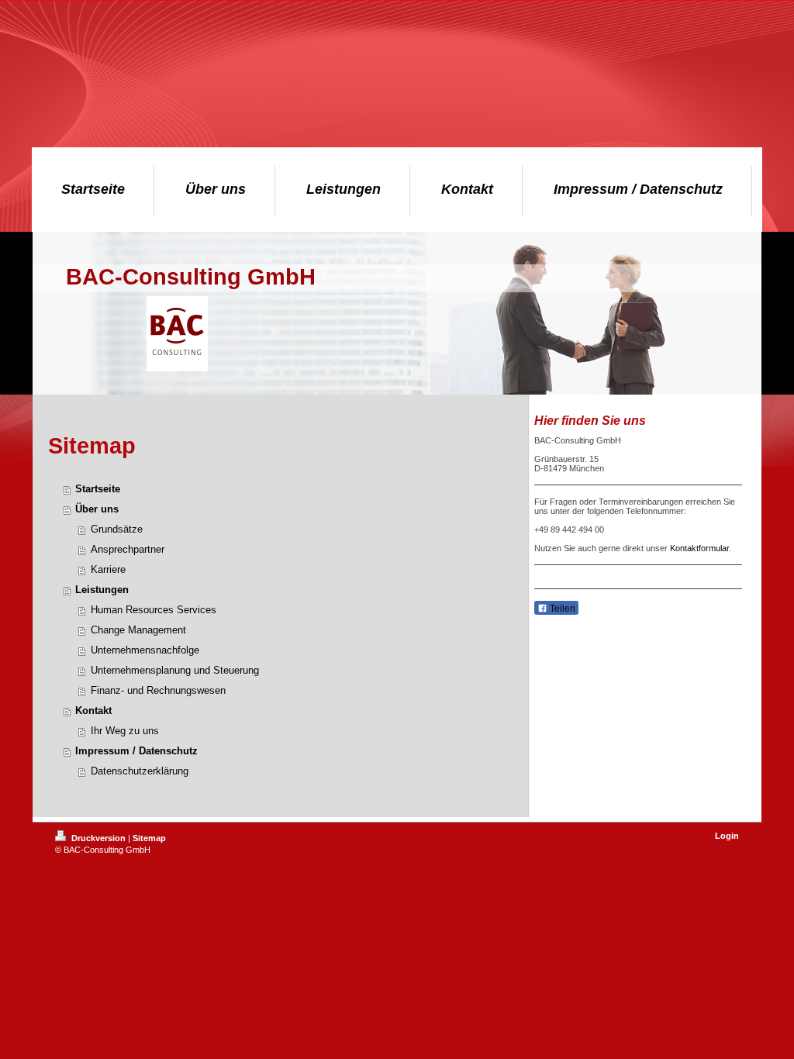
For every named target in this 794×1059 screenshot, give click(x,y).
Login (727, 835)
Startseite (97, 489)
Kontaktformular (699, 548)
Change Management (138, 630)
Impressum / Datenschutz (136, 751)
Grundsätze (117, 529)
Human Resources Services (153, 610)
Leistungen (102, 589)
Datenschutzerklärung (139, 771)
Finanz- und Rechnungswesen (158, 690)
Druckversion (98, 838)
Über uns (97, 509)
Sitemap (149, 838)
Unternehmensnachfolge (145, 650)
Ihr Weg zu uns (125, 730)
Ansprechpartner (127, 549)
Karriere (108, 569)
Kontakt (93, 710)
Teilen (561, 608)
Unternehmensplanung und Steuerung (175, 670)
